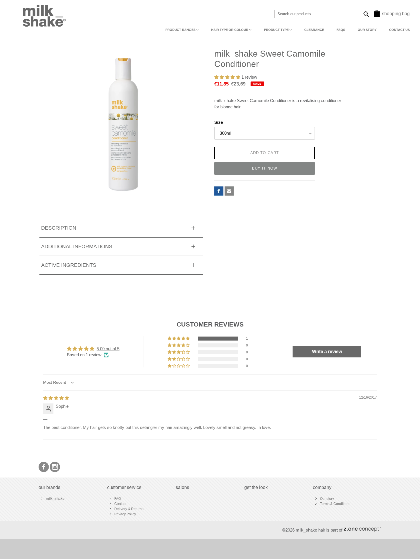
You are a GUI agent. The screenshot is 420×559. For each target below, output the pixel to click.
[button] (227, 77)
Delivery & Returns (128, 509)
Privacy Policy (125, 514)
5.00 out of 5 (108, 349)
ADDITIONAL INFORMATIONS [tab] (76, 246)
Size (218, 122)
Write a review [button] (327, 351)
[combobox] (317, 14)
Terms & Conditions (335, 504)
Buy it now (264, 168)
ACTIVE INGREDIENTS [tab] (68, 265)
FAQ (117, 499)
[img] (56, 398)
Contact (120, 504)
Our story (327, 499)
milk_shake (55, 499)
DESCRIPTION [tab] (58, 228)
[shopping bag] (377, 15)
